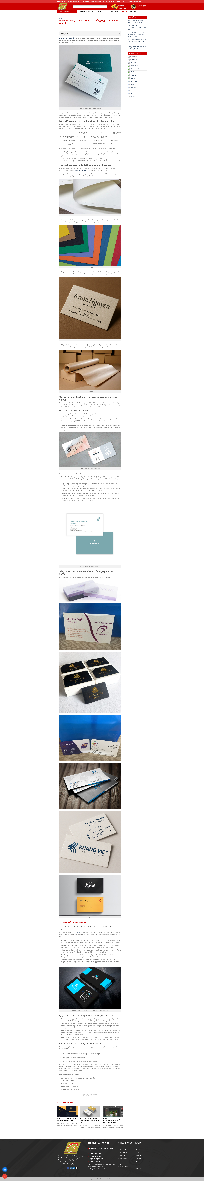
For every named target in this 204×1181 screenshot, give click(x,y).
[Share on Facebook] (84, 1095)
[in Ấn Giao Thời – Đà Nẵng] (64, 6)
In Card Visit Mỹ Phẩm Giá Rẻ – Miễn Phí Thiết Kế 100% (137, 21)
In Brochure (133, 81)
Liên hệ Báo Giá (135, 12)
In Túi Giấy (133, 90)
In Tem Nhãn (133, 56)
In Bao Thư (133, 84)
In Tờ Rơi (132, 72)
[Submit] (108, 6)
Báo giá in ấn (113, 12)
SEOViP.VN (113, 1179)
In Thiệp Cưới (134, 60)
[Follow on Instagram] (70, 1168)
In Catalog (133, 75)
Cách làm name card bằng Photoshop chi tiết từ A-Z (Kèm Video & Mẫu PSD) (137, 34)
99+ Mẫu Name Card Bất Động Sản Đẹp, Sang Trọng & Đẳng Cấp (137, 42)
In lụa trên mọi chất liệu (137, 69)
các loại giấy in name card (81, 170)
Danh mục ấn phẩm (65, 12)
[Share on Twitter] (87, 1095)
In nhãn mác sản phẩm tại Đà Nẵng (75, 922)
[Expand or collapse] (119, 33)
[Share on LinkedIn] (96, 1095)
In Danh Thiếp (134, 78)
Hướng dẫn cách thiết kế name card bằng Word (137, 48)
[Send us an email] (76, 1168)
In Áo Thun (133, 96)
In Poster (132, 93)
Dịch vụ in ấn (101, 12)
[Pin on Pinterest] (93, 1095)
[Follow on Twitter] (73, 1168)
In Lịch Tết (133, 63)
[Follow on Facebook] (68, 1168)
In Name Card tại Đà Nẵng (67, 38)
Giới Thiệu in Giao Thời (86, 12)
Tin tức (124, 12)
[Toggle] (60, 1054)
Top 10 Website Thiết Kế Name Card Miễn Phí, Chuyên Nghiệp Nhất (137, 27)
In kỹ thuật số (134, 66)
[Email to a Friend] (90, 1095)
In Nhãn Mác (133, 87)
